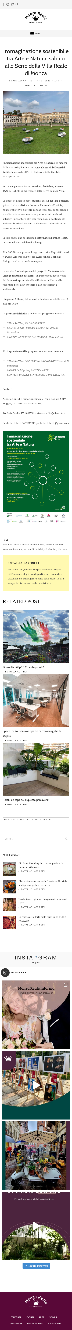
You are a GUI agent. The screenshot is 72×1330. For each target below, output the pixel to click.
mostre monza (37, 544)
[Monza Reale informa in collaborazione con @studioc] (36, 1014)
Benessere (16, 1323)
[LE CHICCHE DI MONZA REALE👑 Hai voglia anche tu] (36, 1226)
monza (25, 544)
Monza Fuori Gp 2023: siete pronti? (23, 667)
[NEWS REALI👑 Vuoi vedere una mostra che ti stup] (36, 1085)
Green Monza (35, 1323)
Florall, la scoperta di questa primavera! (26, 800)
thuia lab (39, 549)
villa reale (62, 549)
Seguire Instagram (38, 1265)
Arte (57, 81)
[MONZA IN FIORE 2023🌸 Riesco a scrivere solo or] (36, 1155)
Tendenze (15, 1317)
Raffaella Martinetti (23, 81)
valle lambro (50, 549)
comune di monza (12, 544)
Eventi (30, 1317)
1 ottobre (45, 81)
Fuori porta (55, 1323)
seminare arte (16, 549)
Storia (53, 1317)
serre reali (29, 549)
